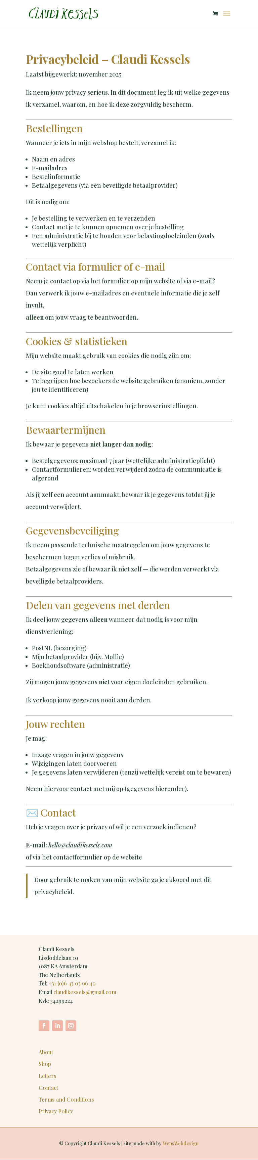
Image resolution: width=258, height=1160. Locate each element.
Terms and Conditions (66, 1099)
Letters (47, 1075)
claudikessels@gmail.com (84, 991)
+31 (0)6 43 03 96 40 (72, 983)
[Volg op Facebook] (44, 1025)
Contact (48, 1087)
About (46, 1052)
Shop (45, 1063)
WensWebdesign (181, 1143)
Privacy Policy (56, 1111)
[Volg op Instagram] (71, 1025)
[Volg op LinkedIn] (57, 1025)
